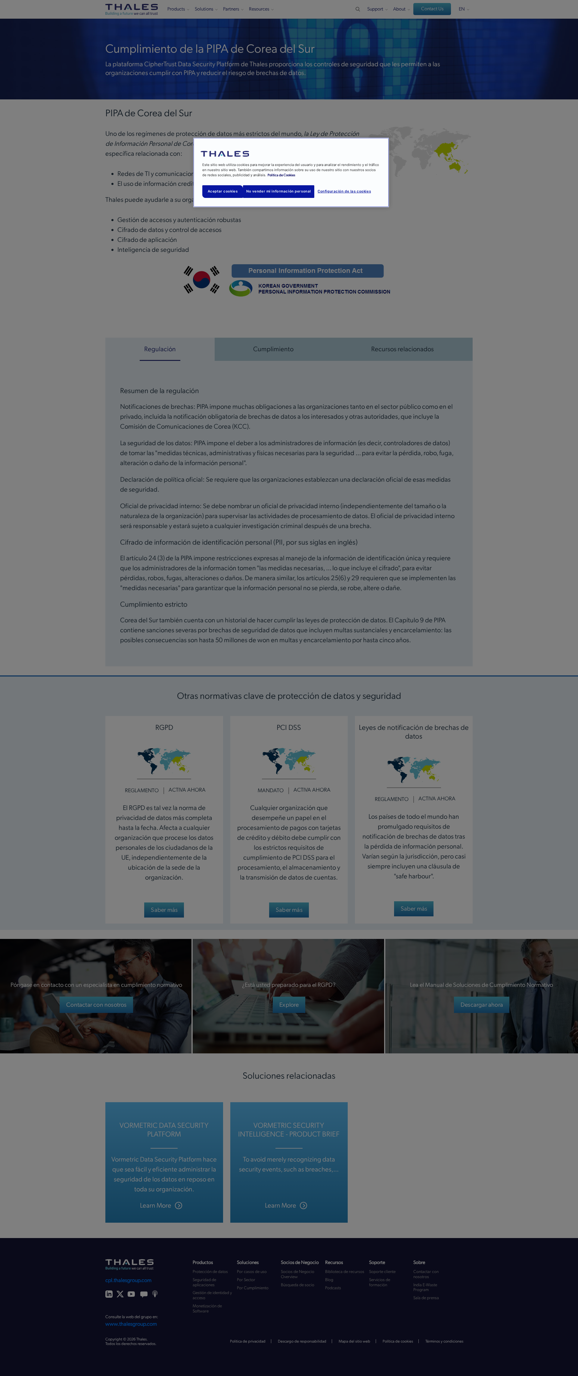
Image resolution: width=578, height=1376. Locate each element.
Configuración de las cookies (344, 191)
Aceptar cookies (223, 191)
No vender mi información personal (278, 191)
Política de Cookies (281, 175)
